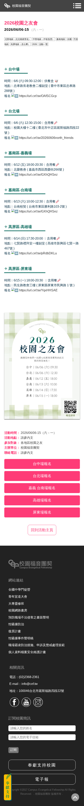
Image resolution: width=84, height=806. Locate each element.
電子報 (42, 779)
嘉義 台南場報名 (42, 488)
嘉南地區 (60, 39)
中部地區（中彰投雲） (43, 39)
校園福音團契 (21, 5)
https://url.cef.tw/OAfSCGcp (38, 96)
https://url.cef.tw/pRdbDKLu (38, 253)
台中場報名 (42, 464)
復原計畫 (14, 631)
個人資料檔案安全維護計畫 (27, 652)
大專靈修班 (16, 603)
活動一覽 (43, 44)
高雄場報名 (42, 500)
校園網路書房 (17, 610)
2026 (34, 44)
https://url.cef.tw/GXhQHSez (38, 174)
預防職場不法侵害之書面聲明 (28, 617)
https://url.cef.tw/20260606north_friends (46, 137)
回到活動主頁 (42, 530)
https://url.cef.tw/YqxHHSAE (38, 290)
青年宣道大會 (17, 596)
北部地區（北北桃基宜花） (18, 39)
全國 (69, 39)
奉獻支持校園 (42, 765)
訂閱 (13, 749)
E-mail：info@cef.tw (23, 683)
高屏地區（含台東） (20, 44)
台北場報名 (42, 476)
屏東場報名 (42, 512)
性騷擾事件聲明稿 (20, 638)
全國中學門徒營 (19, 589)
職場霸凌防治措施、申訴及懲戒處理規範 (36, 645)
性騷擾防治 (16, 624)
